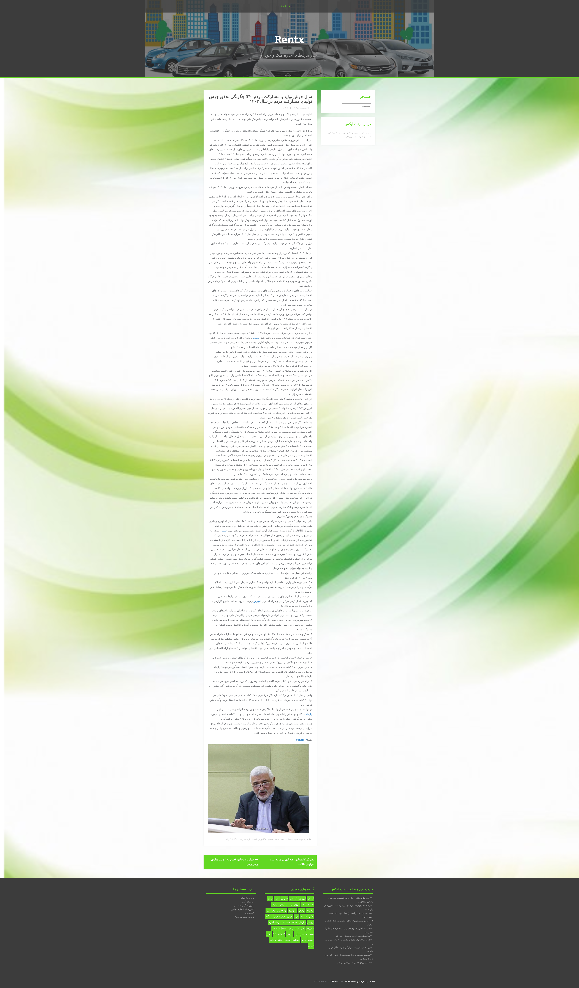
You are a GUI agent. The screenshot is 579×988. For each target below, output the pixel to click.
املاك (303, 904)
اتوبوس (284, 898)
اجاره (285, 107)
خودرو (290, 916)
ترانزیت (310, 910)
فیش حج (249, 913)
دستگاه (269, 916)
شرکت (283, 839)
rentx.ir (301, 739)
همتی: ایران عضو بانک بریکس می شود (353, 962)
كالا (274, 934)
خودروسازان (279, 916)
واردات (308, 714)
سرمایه (286, 922)
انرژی (296, 904)
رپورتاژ (311, 922)
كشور (268, 934)
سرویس (310, 928)
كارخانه (281, 934)
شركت (301, 928)
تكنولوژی (242, 839)
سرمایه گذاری (275, 922)
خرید (296, 839)
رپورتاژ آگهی (247, 901)
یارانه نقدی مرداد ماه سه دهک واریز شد (353, 935)
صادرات (282, 928)
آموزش (257, 601)
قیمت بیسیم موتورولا (244, 916)
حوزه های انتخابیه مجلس (242, 909)
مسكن (287, 940)
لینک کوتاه (230, 839)
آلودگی (311, 898)
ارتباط (283, 6)
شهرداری (292, 928)
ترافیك (275, 904)
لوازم (304, 940)
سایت (294, 922)
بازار (248, 839)
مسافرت (296, 940)
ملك (280, 940)
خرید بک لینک (247, 897)
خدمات (304, 916)
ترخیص (301, 910)
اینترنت (289, 904)
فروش (270, 839)
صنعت (256, 337)
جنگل (311, 916)
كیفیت (311, 940)
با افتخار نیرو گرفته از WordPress (360, 981)
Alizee (334, 981)
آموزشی (293, 898)
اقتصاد (223, 530)
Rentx (289, 39)
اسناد (270, 898)
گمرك (311, 946)
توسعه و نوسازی (279, 910)
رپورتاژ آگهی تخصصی (243, 905)
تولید (301, 839)
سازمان (290, 839)
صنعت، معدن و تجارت (304, 934)
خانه (290, 6)
